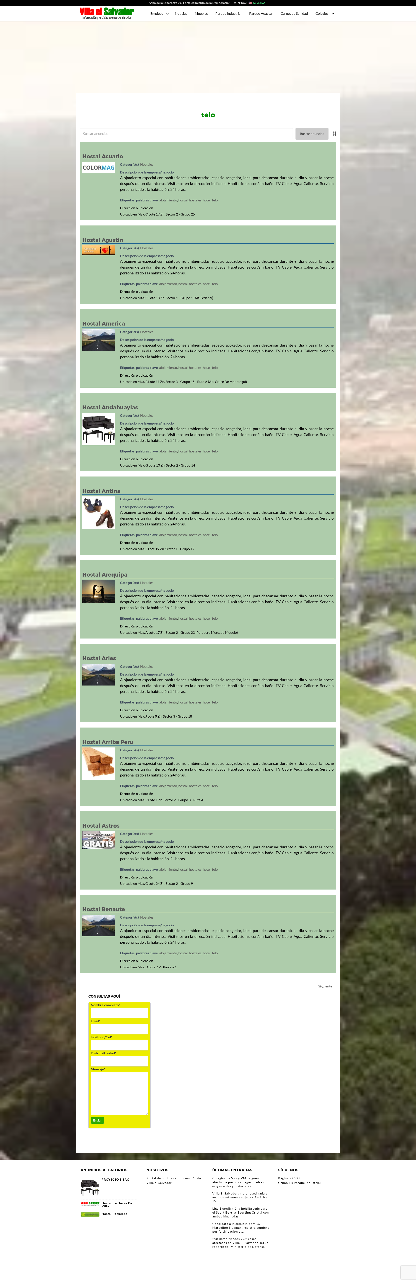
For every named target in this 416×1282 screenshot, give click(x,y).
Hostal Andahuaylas (110, 407)
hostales (195, 200)
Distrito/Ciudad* (103, 1053)
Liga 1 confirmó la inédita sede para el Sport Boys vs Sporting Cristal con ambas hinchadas (240, 1212)
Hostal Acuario (102, 156)
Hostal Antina (101, 491)
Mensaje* (98, 1069)
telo (215, 200)
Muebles (201, 13)
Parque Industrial (228, 13)
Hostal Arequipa (104, 574)
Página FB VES (289, 1178)
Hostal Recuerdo (114, 1213)
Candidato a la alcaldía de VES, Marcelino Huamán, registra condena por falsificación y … (241, 1227)
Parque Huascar (261, 13)
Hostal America (103, 323)
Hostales (146, 164)
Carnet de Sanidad (294, 13)
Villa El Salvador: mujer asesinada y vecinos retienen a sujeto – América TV (240, 1197)
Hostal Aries (99, 658)
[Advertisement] (208, 54)
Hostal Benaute (103, 909)
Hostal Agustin (102, 240)
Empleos (156, 13)
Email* (95, 1021)
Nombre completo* (105, 1005)
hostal (183, 200)
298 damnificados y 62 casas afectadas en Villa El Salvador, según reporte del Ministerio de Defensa (240, 1242)
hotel (207, 200)
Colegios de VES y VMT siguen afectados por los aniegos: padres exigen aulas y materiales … (238, 1182)
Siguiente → (327, 986)
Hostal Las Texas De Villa (117, 1205)
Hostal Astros (101, 825)
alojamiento (168, 200)
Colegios (321, 13)
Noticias (181, 13)
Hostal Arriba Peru (107, 742)
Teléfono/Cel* (101, 1037)
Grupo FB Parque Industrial (299, 1183)
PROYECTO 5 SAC (115, 1179)
